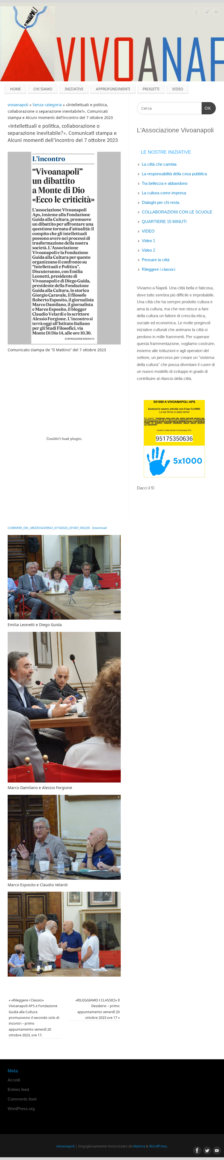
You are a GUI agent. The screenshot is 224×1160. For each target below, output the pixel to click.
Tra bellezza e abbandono (164, 183)
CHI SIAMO (42, 89)
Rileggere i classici (158, 269)
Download (99, 528)
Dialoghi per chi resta (160, 202)
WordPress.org (21, 1108)
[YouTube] (216, 12)
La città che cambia (159, 164)
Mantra (139, 1146)
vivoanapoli (18, 104)
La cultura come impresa (164, 193)
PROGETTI (151, 89)
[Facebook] (197, 12)
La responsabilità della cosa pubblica (174, 173)
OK (206, 108)
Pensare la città (155, 259)
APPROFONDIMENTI (113, 89)
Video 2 (148, 250)
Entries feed (18, 1089)
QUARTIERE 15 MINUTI (164, 221)
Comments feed (22, 1099)
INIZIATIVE (74, 89)
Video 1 (148, 240)
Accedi (14, 1080)
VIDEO (177, 89)
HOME (15, 89)
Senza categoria (47, 104)
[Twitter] (206, 12)
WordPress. (158, 1146)
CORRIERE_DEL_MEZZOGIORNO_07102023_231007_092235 (49, 528)
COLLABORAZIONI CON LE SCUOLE (177, 212)
